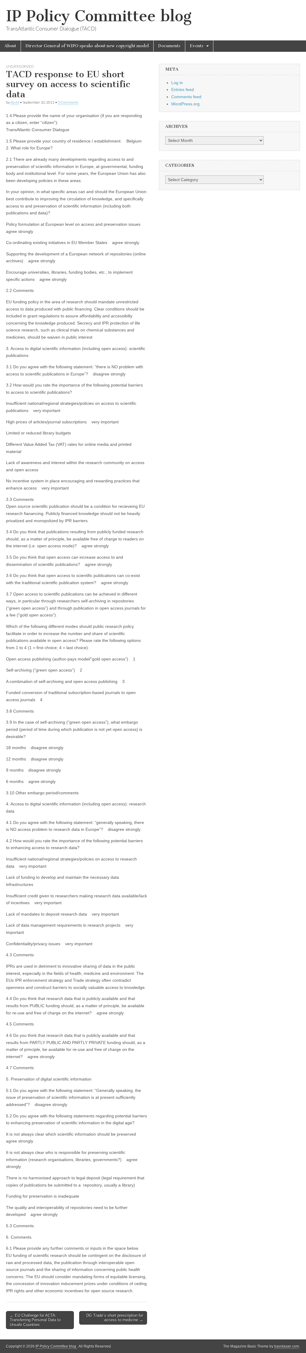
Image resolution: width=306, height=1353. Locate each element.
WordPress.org (185, 103)
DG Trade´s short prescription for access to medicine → (114, 1317)
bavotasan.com (286, 1346)
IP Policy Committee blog (99, 16)
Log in (177, 82)
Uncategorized (19, 66)
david (14, 102)
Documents (169, 46)
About (10, 46)
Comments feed (186, 96)
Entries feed (182, 89)
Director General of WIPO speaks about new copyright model (87, 46)
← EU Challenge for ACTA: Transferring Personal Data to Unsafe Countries (35, 1320)
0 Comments (68, 102)
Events (197, 46)
